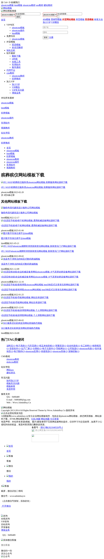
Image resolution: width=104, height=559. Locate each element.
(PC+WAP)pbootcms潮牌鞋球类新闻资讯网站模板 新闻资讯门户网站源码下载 (37, 251)
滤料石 (10, 346)
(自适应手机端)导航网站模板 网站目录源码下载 (23, 302)
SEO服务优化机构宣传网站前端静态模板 (20, 328)
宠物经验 (73, 351)
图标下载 (16, 56)
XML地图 (35, 419)
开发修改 (5, 527)
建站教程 (48, 5)
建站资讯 (10, 373)
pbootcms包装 (86, 348)
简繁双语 (60, 346)
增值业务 (16, 93)
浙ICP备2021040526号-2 (51, 427)
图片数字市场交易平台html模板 (16, 238)
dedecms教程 (12, 362)
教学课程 (16, 67)
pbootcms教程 (29, 5)
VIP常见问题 (18, 90)
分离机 (37, 348)
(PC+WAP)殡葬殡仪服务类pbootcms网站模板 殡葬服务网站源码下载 (33, 187)
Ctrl (5, 2)
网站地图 (45, 419)
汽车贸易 (33, 346)
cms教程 (10, 73)
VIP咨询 (5, 521)
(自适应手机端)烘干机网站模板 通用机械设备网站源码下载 (29, 225)
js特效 (15, 59)
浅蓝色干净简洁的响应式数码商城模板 (19, 264)
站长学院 (5, 133)
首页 (3, 20)
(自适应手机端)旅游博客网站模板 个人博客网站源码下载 (28, 315)
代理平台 (10, 70)
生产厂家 (26, 348)
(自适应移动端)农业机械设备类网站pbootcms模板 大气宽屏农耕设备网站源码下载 (39, 277)
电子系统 (21, 346)
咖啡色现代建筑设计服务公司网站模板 (19, 212)
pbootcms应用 (32, 351)
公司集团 (73, 348)
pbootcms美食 (60, 351)
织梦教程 (16, 79)
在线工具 (16, 62)
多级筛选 (46, 351)
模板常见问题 (13, 383)
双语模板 (16, 44)
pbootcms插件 (18, 30)
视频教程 (5, 128)
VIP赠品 (16, 87)
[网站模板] (6, 8)
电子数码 (19, 351)
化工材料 (86, 346)
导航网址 (61, 348)
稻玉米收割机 (47, 346)
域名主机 (10, 50)
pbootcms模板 (7, 5)
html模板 (18, 5)
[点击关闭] (1, 513)
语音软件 (15, 348)
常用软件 (16, 64)
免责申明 (10, 389)
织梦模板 (5, 113)
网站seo (10, 370)
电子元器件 (49, 348)
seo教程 (39, 5)
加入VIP (16, 84)
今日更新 (54, 419)
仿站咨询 (5, 524)
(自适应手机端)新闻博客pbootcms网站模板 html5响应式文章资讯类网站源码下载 (39, 289)
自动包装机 (73, 346)
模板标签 (10, 386)
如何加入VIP (12, 380)
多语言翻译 (17, 47)
